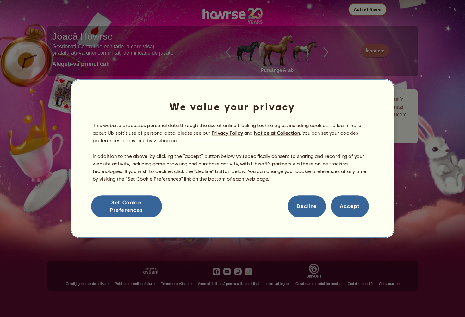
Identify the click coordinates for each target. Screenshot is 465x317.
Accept (350, 206)
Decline (307, 206)
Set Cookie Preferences (126, 206)
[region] (232, 158)
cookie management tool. (209, 141)
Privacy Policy (227, 133)
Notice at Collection (277, 133)
